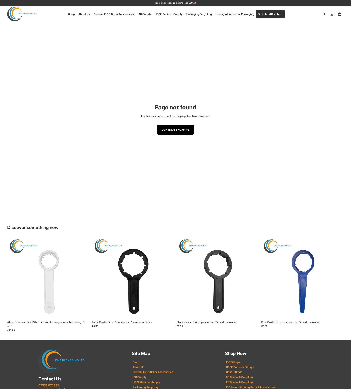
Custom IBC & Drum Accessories (153, 371)
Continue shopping (175, 129)
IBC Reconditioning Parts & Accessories (250, 387)
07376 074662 (48, 385)
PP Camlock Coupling (239, 382)
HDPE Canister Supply (146, 382)
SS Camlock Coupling (239, 377)
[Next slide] (84, 278)
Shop (136, 362)
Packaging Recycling (146, 387)
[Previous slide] (12, 278)
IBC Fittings (233, 362)
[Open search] (324, 14)
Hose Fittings (234, 371)
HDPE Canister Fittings (240, 367)
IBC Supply (139, 377)
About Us (138, 367)
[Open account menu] (332, 14)
